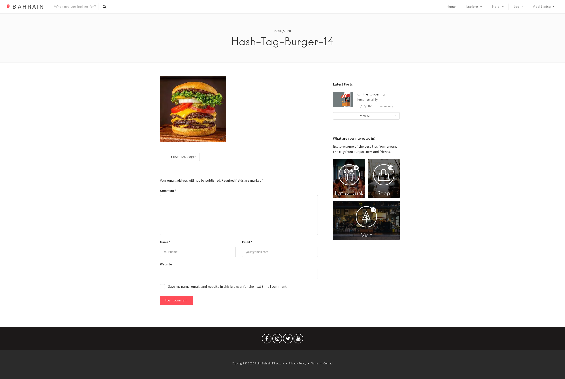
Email (247, 242)
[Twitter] (287, 339)
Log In (518, 7)
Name (165, 242)
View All (365, 116)
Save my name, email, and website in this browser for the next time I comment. (227, 286)
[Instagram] (277, 339)
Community (385, 106)
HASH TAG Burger (184, 157)
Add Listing (542, 7)
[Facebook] (266, 339)
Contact (328, 363)
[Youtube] (298, 339)
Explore (472, 7)
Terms (314, 363)
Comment (168, 191)
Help (496, 7)
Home (451, 7)
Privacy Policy (297, 363)
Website (166, 264)
